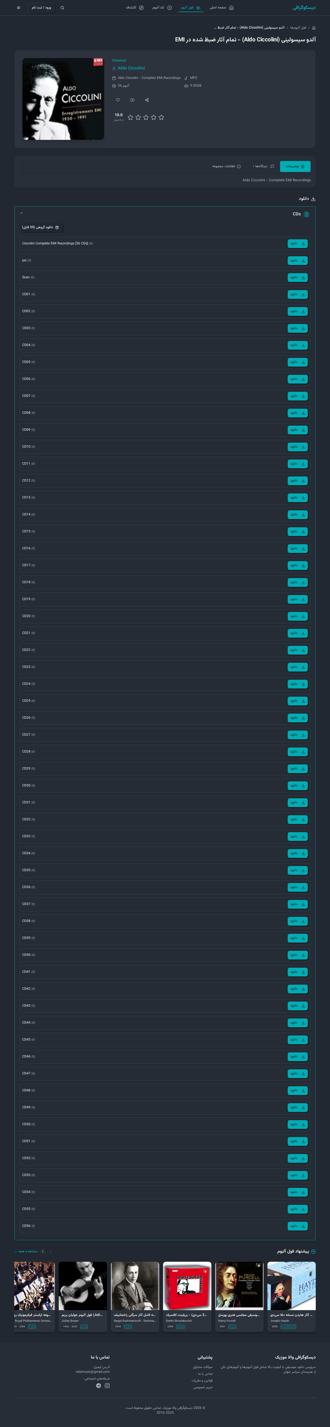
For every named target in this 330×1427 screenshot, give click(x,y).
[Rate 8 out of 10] (153, 117)
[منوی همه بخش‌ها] (18, 7)
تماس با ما (205, 1374)
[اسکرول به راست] (50, 1251)
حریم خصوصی (203, 1387)
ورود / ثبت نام (41, 7)
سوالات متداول (203, 1367)
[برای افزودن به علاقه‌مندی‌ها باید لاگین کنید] (118, 100)
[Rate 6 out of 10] (146, 117)
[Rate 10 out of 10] (161, 117)
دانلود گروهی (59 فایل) (37, 227)
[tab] (295, 166)
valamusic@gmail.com (93, 1372)
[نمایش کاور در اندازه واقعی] (63, 99)
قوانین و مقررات (202, 1380)
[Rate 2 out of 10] (130, 117)
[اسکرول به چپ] (42, 1251)
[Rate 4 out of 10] (138, 117)
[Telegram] (98, 1385)
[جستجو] (62, 7)
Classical (119, 60)
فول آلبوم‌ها (298, 27)
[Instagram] (107, 1385)
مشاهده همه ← (25, 1251)
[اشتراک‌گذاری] (147, 100)
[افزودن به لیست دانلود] (132, 100)
